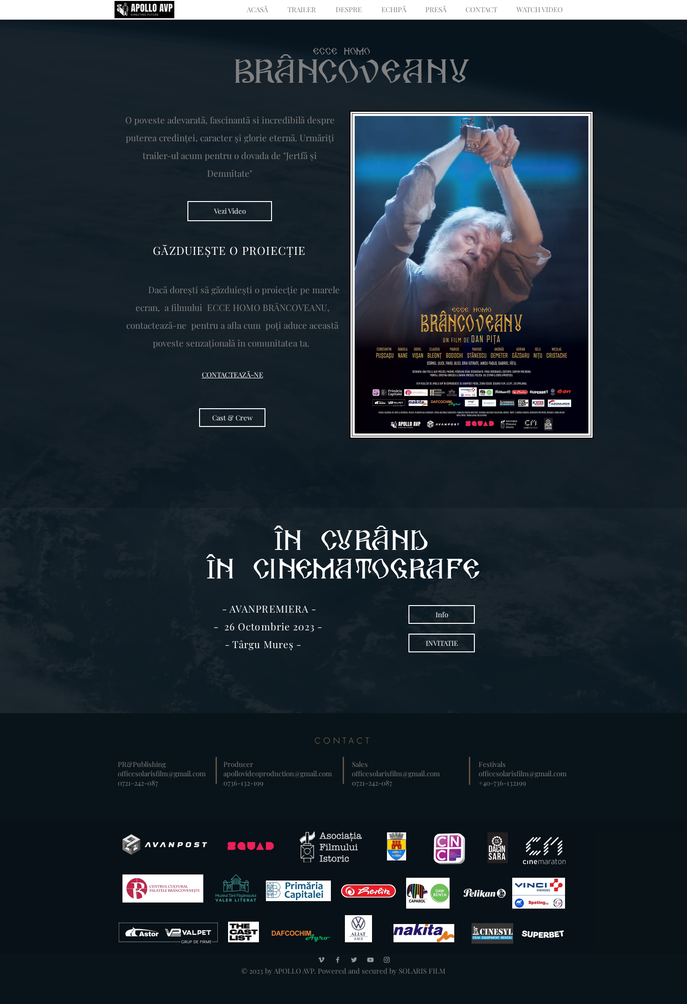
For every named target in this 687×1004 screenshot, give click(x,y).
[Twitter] (354, 960)
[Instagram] (387, 960)
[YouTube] (370, 960)
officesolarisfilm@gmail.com (162, 773)
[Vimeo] (321, 960)
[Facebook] (338, 960)
